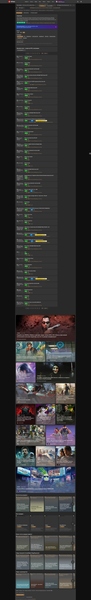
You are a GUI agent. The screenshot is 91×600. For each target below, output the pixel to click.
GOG (26, 159)
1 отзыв (31, 103)
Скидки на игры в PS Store (47, 43)
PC (24, 36)
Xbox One (46, 36)
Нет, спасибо (50, 10)
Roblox (73, 5)
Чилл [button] (53, 1)
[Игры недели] (73, 5)
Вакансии (29, 590)
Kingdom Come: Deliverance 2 (63, 5)
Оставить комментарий (22, 339)
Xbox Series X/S (35, 36)
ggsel (27, 59)
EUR (18, 32)
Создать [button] (21, 7)
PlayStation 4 (41, 36)
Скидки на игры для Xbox (21, 44)
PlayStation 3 (19, 38)
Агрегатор (21, 10)
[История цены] (29, 58)
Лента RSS (48, 590)
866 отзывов (38, 122)
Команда (26, 590)
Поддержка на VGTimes (38, 59)
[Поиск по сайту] (77, 1)
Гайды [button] (36, 1)
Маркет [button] (48, 1)
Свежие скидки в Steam (29, 43)
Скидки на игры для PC (21, 43)
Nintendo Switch (52, 36)
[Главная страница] (12, 1)
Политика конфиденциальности (41, 590)
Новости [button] (26, 1)
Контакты (33, 590)
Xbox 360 (24, 38)
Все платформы (27, 10)
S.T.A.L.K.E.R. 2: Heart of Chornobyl (30, 5)
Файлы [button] (44, 1)
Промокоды (43, 122)
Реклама (20, 590)
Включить (34, 599)
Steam (27, 103)
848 (42, 53)
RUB (24, 32)
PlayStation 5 (29, 36)
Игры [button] (40, 1)
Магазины (27, 12)
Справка (17, 590)
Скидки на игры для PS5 (38, 43)
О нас (23, 590)
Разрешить (42, 10)
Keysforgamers (31, 122)
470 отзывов (32, 59)
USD (21, 32)
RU (51, 590)
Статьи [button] (31, 1)
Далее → (46, 53)
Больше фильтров (20, 40)
